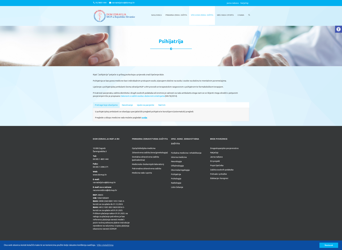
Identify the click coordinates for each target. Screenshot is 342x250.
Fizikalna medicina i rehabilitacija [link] (186, 153)
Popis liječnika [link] (216, 165)
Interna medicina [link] (179, 157)
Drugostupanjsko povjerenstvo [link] (224, 148)
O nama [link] (241, 15)
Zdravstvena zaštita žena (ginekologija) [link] (150, 152)
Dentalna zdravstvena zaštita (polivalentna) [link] (145, 158)
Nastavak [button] (329, 245)
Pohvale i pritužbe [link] (218, 174)
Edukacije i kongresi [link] (219, 178)
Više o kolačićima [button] (105, 245)
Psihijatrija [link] (176, 174)
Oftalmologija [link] (177, 166)
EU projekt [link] (215, 161)
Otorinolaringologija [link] (180, 170)
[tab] (106, 105)
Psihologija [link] (176, 178)
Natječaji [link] (244, 3)
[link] (338, 29)
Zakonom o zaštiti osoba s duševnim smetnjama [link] (143, 96)
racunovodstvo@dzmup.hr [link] (105, 190)
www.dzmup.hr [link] (100, 174)
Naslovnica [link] (156, 15)
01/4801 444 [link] (101, 2)
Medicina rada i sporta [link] (142, 173)
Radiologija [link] (176, 183)
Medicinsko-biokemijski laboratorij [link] (148, 164)
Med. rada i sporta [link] (225, 15)
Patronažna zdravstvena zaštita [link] (146, 168)
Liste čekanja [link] (177, 187)
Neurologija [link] (176, 161)
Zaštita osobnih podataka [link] (221, 170)
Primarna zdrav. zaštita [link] (176, 15)
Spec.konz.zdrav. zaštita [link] (202, 15)
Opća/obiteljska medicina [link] (143, 148)
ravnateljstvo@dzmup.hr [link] (123, 2)
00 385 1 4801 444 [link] (100, 159)
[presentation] (106, 105)
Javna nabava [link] (233, 3)
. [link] (144, 117)
